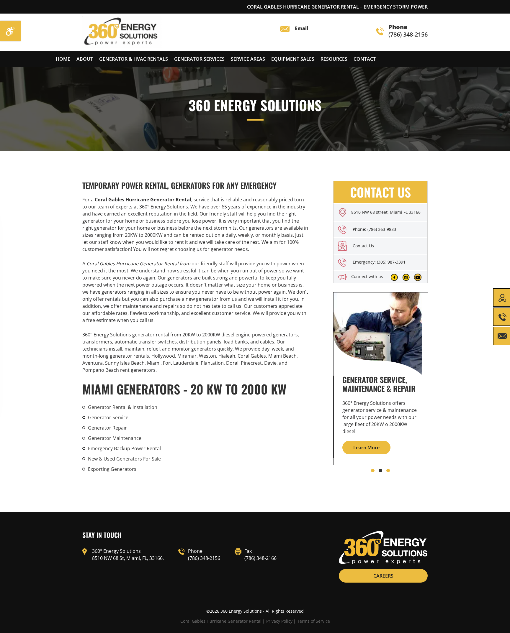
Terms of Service (313, 621)
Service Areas (248, 59)
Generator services (199, 59)
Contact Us (363, 246)
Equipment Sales (292, 59)
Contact (365, 59)
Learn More (366, 447)
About (84, 59)
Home (63, 59)
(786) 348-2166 (260, 558)
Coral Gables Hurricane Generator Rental (220, 621)
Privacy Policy (279, 621)
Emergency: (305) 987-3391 (379, 262)
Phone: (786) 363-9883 (374, 229)
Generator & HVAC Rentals (133, 59)
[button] (373, 470)
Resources (334, 59)
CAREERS (383, 576)
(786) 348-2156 (408, 31)
